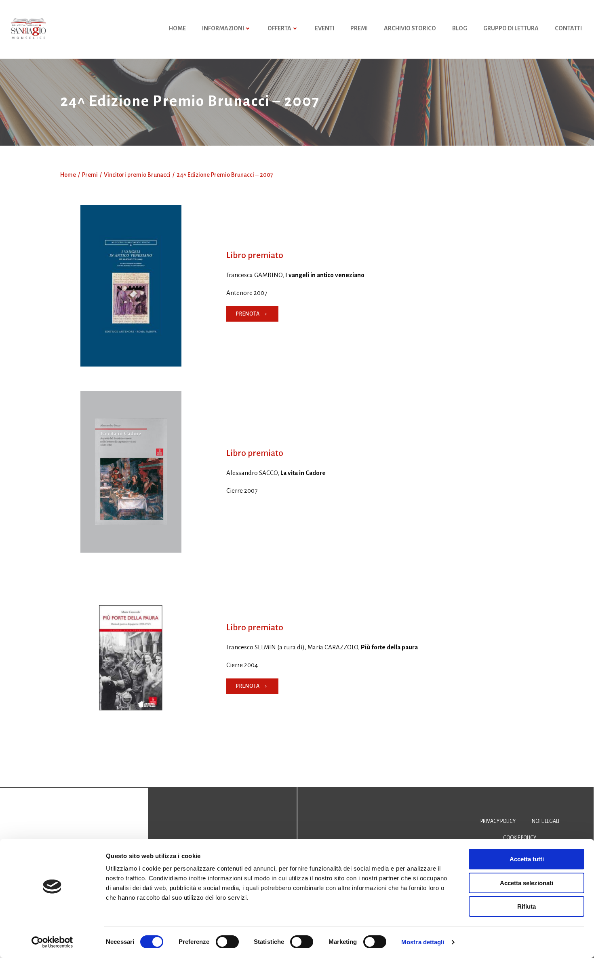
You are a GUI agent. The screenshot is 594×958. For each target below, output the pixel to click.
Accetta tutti (527, 859)
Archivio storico (410, 28)
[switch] (227, 941)
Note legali (545, 821)
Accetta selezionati (526, 883)
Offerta (279, 28)
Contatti (568, 28)
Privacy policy (498, 821)
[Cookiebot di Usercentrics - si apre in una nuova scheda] (52, 942)
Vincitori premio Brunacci (137, 175)
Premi (359, 28)
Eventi (324, 28)
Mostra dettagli (422, 942)
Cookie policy (519, 838)
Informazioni (223, 28)
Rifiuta (526, 906)
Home (68, 175)
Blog (459, 28)
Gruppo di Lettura (511, 28)
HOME (177, 28)
